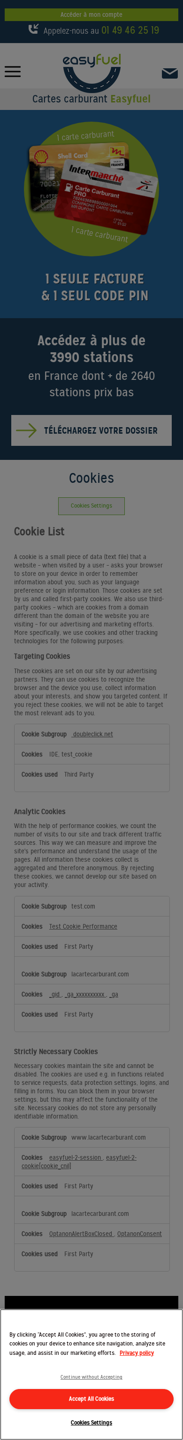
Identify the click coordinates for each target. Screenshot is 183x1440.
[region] (91, 1374)
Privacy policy (137, 1353)
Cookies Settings (91, 1422)
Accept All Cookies (91, 1399)
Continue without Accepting (91, 1377)
